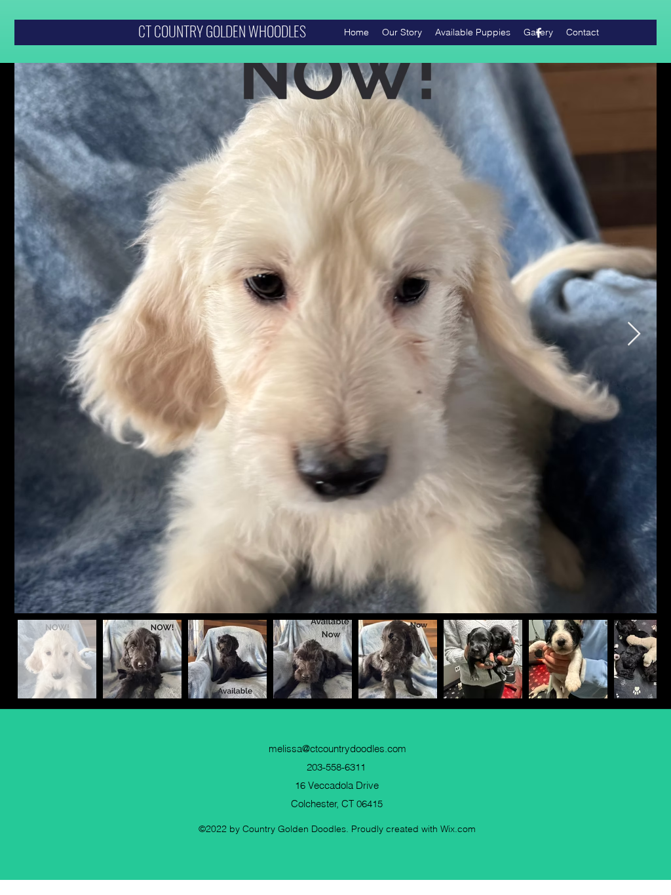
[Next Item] (634, 334)
